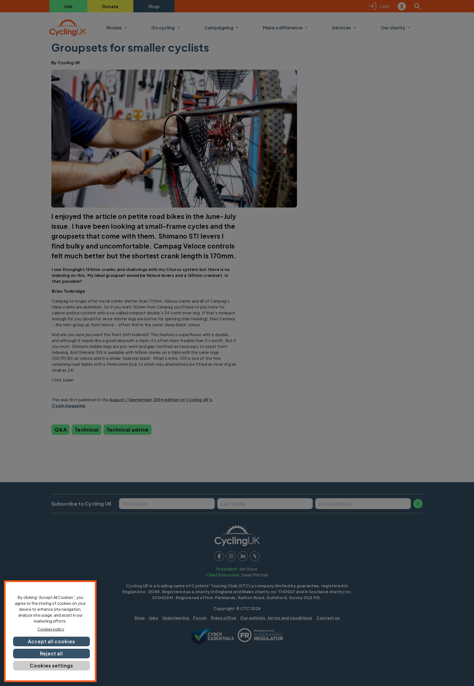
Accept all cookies (51, 641)
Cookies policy (51, 629)
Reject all (51, 653)
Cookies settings (51, 665)
